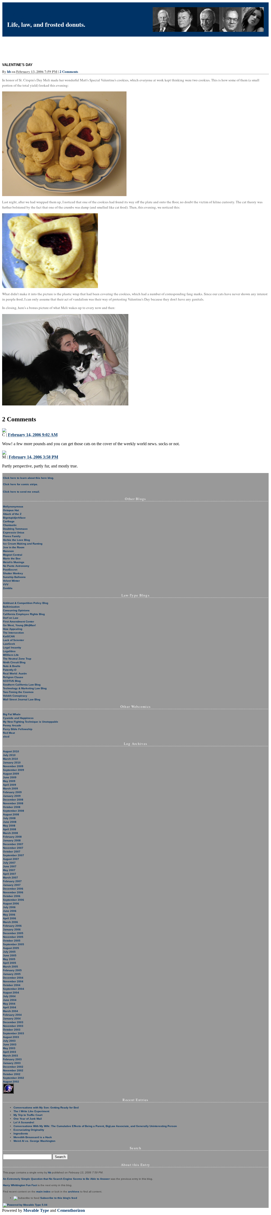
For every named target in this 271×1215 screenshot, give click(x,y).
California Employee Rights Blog (24, 614)
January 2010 (12, 762)
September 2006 (13, 899)
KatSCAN (9, 636)
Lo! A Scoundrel (23, 1122)
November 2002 (13, 1070)
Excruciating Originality (28, 1129)
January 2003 (12, 1063)
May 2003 (9, 1048)
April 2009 (9, 784)
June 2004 (9, 999)
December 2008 (13, 799)
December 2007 (13, 844)
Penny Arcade (12, 725)
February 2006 (12, 925)
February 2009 (12, 792)
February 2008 (12, 836)
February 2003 (12, 1059)
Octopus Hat (11, 510)
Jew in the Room (13, 547)
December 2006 (13, 888)
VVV (5, 584)
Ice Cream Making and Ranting (22, 543)
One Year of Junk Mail (27, 1118)
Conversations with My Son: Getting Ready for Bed (46, 1107)
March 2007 (10, 877)
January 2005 (12, 974)
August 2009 (11, 773)
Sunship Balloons (14, 577)
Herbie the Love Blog (16, 539)
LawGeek (9, 643)
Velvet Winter (11, 580)
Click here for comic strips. (20, 484)
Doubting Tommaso (15, 528)
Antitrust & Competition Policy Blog (25, 603)
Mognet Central (12, 554)
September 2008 (13, 810)
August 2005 (11, 948)
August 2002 (11, 1081)
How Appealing (12, 629)
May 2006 (9, 914)
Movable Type (36, 1210)
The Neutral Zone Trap (17, 658)
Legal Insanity (12, 647)
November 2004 (13, 981)
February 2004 (12, 1014)
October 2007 (11, 851)
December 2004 (13, 977)
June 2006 (9, 910)
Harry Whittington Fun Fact (20, 1185)
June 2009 (9, 777)
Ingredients (20, 1133)
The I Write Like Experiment (31, 1111)
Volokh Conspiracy (15, 695)
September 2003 (13, 1033)
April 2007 (9, 873)
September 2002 (13, 1077)
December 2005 (13, 933)
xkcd (6, 736)
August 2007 (11, 859)
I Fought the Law (30, 15)
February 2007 (12, 881)
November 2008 (13, 803)
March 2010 (10, 758)
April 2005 (9, 962)
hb (9, 71)
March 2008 (10, 833)
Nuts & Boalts (11, 666)
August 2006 (11, 903)
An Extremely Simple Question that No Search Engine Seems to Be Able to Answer (56, 1178)
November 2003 (13, 1025)
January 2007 (12, 884)
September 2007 (13, 855)
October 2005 (11, 940)
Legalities (9, 651)
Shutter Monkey (13, 573)
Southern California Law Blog (21, 684)
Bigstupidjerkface (14, 517)
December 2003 (13, 1022)
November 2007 (13, 847)
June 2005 (9, 955)
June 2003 (9, 1044)
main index (43, 1191)
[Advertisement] (98, 48)
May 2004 (9, 1003)
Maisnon (8, 551)
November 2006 (13, 892)
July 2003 (9, 1040)
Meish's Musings (13, 562)
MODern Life (11, 654)
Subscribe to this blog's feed (58, 1197)
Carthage (9, 521)
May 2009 (9, 781)
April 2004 (9, 1007)
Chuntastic (10, 525)
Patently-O (9, 669)
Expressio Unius (13, 532)
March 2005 (10, 966)
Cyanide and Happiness (18, 718)
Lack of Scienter (13, 640)
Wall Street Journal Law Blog (21, 699)
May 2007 (9, 870)
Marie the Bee (12, 558)
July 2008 (9, 818)
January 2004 (12, 1018)
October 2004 (11, 985)
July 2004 (9, 996)
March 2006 (10, 922)
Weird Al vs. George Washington (34, 1140)
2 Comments (69, 71)
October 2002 (11, 1074)
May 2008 (9, 825)
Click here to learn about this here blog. (28, 477)
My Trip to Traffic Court (27, 1115)
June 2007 (9, 866)
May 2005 (9, 959)
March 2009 (10, 788)
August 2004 (11, 992)
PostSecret (10, 569)
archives (73, 1191)
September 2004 (13, 988)
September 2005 (13, 944)
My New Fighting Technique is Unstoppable (30, 721)
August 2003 (11, 1037)
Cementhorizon (71, 1210)
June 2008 (9, 821)
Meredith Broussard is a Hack (32, 1137)
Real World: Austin (15, 673)
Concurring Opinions (16, 610)
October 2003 (11, 1029)
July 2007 (9, 862)
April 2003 (9, 1051)
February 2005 (12, 970)
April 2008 (9, 829)
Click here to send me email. (21, 491)
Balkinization (11, 606)
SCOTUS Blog (12, 680)
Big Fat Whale (12, 714)
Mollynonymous (13, 506)
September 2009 (13, 769)
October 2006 (11, 896)
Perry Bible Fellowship (17, 729)
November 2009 (13, 766)
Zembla (7, 588)
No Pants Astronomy (16, 565)
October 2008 (11, 807)
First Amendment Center (18, 621)
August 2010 (11, 751)
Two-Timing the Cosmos (18, 692)
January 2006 (12, 929)
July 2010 (9, 755)
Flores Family (12, 536)
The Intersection (13, 632)
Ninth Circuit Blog (14, 662)
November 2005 (13, 936)
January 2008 (12, 840)
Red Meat (9, 732)
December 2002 (13, 1066)
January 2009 (12, 795)
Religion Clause (13, 677)
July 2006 (9, 907)
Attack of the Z (12, 513)
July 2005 (9, 951)
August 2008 (11, 814)
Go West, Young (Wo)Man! (19, 625)
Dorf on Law (10, 617)
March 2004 (10, 1011)
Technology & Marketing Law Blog (25, 688)
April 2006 (9, 918)
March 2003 (10, 1055)
